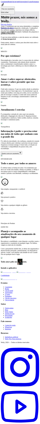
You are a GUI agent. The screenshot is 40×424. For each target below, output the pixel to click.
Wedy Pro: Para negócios (13, 339)
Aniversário (23, 2)
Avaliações (8, 317)
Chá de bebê (15, 2)
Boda (9, 2)
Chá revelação (9, 300)
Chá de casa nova (10, 298)
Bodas (7, 289)
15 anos (29, 2)
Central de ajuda (10, 325)
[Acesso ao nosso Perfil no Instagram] (20, 389)
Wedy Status (9, 312)
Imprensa (8, 329)
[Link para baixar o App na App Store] (24, 272)
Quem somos (9, 308)
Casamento (4, 2)
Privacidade (9, 315)
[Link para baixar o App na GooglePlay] (9, 272)
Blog (6, 310)
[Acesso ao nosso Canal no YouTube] (20, 422)
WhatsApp (8, 327)
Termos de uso (9, 314)
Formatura (35, 2)
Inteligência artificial (11, 337)
